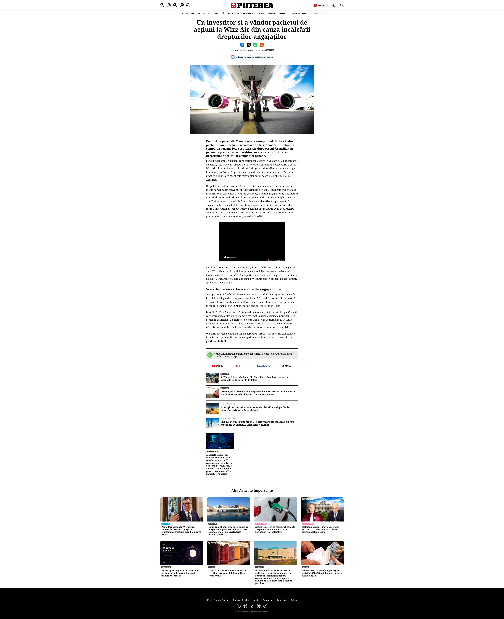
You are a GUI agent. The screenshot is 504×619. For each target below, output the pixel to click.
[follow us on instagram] (240, 366)
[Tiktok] (175, 5)
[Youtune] (182, 5)
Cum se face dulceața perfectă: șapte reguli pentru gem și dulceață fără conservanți (227, 573)
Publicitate (282, 600)
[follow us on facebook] (263, 366)
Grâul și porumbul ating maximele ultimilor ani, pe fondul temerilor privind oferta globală (255, 409)
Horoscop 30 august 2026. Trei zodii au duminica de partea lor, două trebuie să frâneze (180, 573)
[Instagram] (169, 5)
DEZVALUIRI (188, 13)
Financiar (233, 13)
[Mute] (225, 257)
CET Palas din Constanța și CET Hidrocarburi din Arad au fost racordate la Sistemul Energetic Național (257, 423)
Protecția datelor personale (246, 600)
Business (270, 50)
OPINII (271, 13)
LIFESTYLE (317, 13)
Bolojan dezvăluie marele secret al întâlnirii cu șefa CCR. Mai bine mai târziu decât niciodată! (321, 529)
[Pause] (221, 257)
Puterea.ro (259, 50)
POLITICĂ (219, 13)
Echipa (294, 600)
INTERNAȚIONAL (300, 13)
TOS (209, 600)
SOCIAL (260, 13)
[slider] (231, 258)
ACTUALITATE (204, 13)
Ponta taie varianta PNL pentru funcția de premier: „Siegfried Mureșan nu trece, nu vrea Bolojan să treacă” (181, 531)
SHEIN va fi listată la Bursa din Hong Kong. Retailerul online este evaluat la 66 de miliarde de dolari (255, 378)
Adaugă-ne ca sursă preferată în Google (254, 57)
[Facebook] (162, 5)
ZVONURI (283, 13)
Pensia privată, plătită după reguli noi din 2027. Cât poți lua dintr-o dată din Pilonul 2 (322, 573)
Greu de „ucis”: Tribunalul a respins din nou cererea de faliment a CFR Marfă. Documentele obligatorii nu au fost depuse (258, 393)
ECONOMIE (248, 13)
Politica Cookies (221, 600)
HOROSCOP (166, 567)
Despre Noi (268, 600)
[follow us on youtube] (217, 366)
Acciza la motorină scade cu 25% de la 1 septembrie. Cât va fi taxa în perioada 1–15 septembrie (275, 529)
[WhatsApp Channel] (188, 5)
